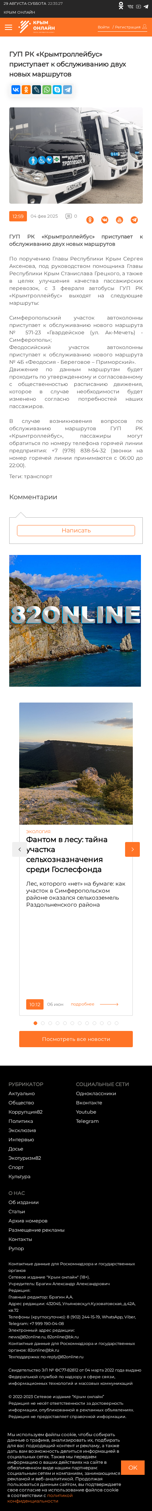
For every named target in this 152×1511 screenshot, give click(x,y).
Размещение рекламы (36, 1230)
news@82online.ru (26, 1336)
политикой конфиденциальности (40, 1498)
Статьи (16, 1211)
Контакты (20, 1239)
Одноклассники (96, 1093)
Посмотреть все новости (76, 1039)
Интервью (21, 1139)
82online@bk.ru (63, 1336)
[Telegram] (146, 5)
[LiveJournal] (36, 89)
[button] (19, 849)
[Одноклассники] (121, 5)
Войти (104, 27)
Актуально (21, 1093)
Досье (15, 1149)
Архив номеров (28, 1221)
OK (132, 1467)
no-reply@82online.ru (62, 1356)
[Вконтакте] (130, 5)
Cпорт (16, 1167)
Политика (20, 1121)
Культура (19, 1176)
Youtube (86, 1112)
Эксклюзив (22, 1130)
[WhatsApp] (46, 89)
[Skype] (57, 89)
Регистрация (128, 27)
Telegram (87, 1121)
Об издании (23, 1202)
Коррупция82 (25, 1112)
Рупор (16, 1248)
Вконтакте (89, 1102)
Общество (21, 1102)
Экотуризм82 (24, 1158)
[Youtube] (138, 5)
